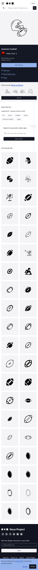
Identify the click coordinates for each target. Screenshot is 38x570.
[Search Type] (4, 8)
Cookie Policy (19, 561)
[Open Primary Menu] (3, 3)
